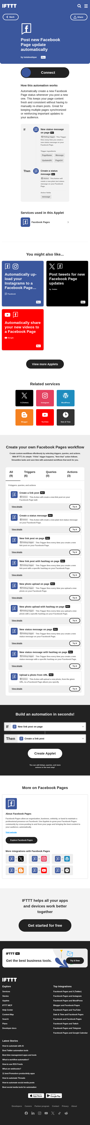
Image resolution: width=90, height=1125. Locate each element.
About (74, 1106)
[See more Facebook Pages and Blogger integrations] (16, 870)
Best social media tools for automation (19, 1087)
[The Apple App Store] (36, 1096)
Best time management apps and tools (19, 1055)
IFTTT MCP (7, 1005)
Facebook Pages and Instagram (67, 996)
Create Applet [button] (45, 753)
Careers (28, 1106)
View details (17, 507)
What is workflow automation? (15, 1060)
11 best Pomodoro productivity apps (18, 1073)
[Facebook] (26, 1113)
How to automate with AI (13, 1046)
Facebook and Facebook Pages (67, 1019)
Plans (4, 1024)
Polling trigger (28, 542)
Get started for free (45, 925)
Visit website (11, 832)
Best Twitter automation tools (15, 1050)
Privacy (65, 1106)
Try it (75, 507)
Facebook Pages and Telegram (67, 1028)
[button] (86, 6)
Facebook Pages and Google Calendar (70, 1033)
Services (6, 992)
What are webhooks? (11, 1069)
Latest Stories (10, 1041)
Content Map (8, 1015)
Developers (17, 1106)
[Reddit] (66, 1113)
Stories (5, 996)
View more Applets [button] (45, 364)
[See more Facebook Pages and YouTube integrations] (39, 870)
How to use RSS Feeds (12, 1064)
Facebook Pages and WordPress (68, 1001)
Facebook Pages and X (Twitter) (67, 992)
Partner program (42, 1106)
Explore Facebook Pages (21, 840)
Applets (5, 1001)
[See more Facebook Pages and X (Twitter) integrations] (16, 859)
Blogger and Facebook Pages (66, 1005)
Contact (55, 1106)
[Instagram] (40, 1113)
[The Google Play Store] (54, 1096)
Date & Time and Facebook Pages (68, 1015)
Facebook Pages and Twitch (65, 1024)
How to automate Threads (13, 1078)
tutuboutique (30, 57)
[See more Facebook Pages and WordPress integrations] (62, 859)
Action (25, 497)
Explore (6, 986)
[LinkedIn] (33, 1113)
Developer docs (9, 1028)
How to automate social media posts (18, 1083)
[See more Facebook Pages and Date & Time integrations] (62, 870)
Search (5, 1019)
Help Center (7, 1010)
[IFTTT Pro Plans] (43, 58)
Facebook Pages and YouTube (67, 1010)
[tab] (13, 474)
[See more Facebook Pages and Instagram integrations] (39, 859)
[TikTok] (59, 1113)
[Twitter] (53, 1113)
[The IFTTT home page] (9, 6)
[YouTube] (46, 1113)
